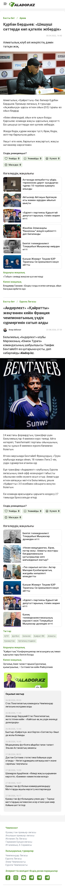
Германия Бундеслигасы (19, 841)
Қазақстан (9, 641)
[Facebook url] (8, 878)
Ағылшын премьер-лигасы (20, 835)
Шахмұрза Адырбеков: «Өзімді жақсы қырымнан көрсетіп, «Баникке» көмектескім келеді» (31, 775)
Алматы (52, 636)
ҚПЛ (6, 636)
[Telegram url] (31, 877)
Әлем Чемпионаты (16, 861)
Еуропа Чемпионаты (17, 865)
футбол (15, 636)
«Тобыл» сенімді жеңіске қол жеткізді (23, 276)
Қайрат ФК (39, 636)
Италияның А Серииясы (19, 845)
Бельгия (26, 636)
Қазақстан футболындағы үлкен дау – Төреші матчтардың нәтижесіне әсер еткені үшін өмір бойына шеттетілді (30, 802)
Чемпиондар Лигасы (17, 855)
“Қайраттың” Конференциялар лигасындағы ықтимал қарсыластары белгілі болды (31, 653)
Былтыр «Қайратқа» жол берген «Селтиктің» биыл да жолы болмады (32, 733)
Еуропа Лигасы (14, 858)
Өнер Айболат (15, 330)
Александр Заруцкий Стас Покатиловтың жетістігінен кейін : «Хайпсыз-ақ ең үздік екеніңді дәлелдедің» (31, 719)
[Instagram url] (15, 878)
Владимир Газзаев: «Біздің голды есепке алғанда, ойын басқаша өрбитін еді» (32, 287)
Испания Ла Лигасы (16, 838)
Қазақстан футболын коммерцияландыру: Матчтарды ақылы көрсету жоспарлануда (28, 788)
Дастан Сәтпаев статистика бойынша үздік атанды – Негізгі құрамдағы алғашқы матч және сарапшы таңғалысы (31, 760)
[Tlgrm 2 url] (47, 877)
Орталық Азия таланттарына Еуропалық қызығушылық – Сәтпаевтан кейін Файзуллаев (28, 665)
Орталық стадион (26, 641)
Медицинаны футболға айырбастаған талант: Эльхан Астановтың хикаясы (30, 746)
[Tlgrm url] (39, 877)
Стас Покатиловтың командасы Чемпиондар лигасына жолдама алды (29, 705)
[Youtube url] (23, 877)
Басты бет (9, 18)
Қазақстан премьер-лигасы (21, 832)
